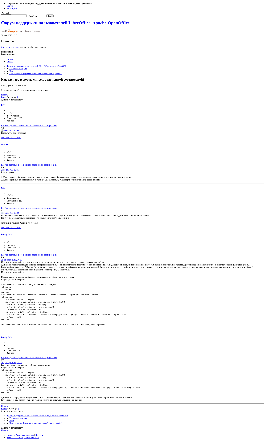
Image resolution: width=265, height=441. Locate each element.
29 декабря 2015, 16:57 (11, 260)
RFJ (3, 105)
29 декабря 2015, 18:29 (11, 362)
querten (4, 144)
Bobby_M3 (6, 234)
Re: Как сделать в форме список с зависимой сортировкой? (29, 125)
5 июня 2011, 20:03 (10, 130)
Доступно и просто (10, 47)
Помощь (10, 435)
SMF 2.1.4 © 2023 (15, 437)
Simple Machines (31, 437)
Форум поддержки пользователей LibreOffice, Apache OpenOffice (65, 22)
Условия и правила (25, 435)
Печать (4, 95)
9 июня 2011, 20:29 (10, 213)
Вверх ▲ (39, 435)
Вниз (3, 97)
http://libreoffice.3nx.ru (11, 137)
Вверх (4, 408)
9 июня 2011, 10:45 (10, 170)
